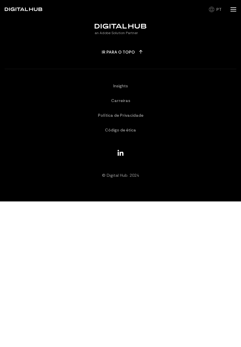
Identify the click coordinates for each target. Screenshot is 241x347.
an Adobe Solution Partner (116, 33)
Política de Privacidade (120, 115)
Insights (120, 86)
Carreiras (120, 100)
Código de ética (120, 130)
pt (219, 9)
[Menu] (233, 9)
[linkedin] (120, 153)
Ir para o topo (118, 52)
